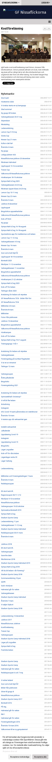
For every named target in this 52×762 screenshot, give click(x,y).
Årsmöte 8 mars (7, 310)
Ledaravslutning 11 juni (10, 521)
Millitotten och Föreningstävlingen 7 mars (17, 476)
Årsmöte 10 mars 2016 (9, 726)
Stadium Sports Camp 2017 (11, 699)
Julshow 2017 (6, 620)
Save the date (6, 555)
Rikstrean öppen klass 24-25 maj (13, 189)
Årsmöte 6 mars (7, 249)
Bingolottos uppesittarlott (11, 272)
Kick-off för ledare (8, 287)
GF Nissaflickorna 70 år (10, 302)
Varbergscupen (7, 374)
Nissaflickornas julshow (10, 503)
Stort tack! (5, 98)
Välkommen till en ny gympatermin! (14, 729)
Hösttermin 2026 (7, 102)
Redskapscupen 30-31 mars (12, 533)
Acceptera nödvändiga (19, 757)
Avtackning (5, 404)
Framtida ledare (7, 650)
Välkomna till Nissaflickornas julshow (15, 174)
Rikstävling (5, 124)
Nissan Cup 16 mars (8, 245)
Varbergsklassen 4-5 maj (10, 242)
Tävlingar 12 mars (7, 366)
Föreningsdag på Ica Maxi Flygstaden (15, 359)
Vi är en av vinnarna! (8, 363)
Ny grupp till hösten (8, 113)
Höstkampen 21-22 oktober (11, 279)
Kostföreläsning (12, 28)
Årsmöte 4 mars (7, 147)
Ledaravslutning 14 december (12, 616)
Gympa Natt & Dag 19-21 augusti (13, 340)
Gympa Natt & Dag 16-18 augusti (13, 227)
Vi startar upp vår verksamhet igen (14, 419)
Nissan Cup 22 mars (8, 196)
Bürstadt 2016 (6, 703)
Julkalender (5, 431)
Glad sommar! (6, 109)
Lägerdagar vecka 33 (9, 457)
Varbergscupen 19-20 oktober (12, 506)
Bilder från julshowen (9, 688)
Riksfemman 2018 (8, 559)
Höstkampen (6, 332)
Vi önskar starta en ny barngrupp (13, 106)
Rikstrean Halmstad (8, 162)
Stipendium (5, 121)
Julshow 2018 (6, 544)
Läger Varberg (6, 461)
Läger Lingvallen (7, 450)
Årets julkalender (7, 378)
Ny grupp (4, 151)
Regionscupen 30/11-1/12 (11, 495)
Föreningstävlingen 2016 (10, 722)
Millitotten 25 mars (8, 306)
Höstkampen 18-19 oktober (11, 177)
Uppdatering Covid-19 (9, 434)
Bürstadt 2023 (6, 261)
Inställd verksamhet (8, 427)
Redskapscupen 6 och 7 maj (12, 673)
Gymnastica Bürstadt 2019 (11, 510)
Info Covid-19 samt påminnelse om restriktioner (19, 412)
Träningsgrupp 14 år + (9, 344)
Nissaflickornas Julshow (10, 624)
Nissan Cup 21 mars (8, 140)
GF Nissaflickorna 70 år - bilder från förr (16, 298)
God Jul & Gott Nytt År (9, 253)
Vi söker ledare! (7, 680)
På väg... (4, 707)
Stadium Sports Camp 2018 (11, 574)
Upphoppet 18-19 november (12, 257)
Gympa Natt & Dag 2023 (10, 283)
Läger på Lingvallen (8, 642)
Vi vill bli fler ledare (8, 400)
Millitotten (5, 313)
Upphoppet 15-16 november (12, 166)
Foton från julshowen (9, 317)
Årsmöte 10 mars (7, 416)
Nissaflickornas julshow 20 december (15, 158)
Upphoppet (5, 208)
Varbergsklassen (7, 355)
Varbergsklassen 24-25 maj (11, 185)
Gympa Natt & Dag (8, 514)
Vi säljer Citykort (7, 605)
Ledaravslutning (7, 128)
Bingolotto (5, 382)
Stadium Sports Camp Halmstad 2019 (15, 563)
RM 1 (3, 714)
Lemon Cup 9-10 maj (9, 132)
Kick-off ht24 (6, 219)
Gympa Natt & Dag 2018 (10, 567)
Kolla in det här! (7, 143)
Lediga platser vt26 (8, 155)
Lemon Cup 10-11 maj (9, 192)
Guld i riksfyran (7, 586)
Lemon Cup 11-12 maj (9, 238)
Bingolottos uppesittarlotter (11, 211)
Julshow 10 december (9, 321)
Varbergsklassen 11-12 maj (11, 525)
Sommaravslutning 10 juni (11, 578)
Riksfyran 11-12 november (11, 264)
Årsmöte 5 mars (7, 200)
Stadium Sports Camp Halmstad (13, 529)
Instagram (5, 408)
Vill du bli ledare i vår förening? (13, 571)
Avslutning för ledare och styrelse (14, 295)
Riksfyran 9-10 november (10, 499)
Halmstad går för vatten (10, 589)
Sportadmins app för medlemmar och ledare (18, 234)
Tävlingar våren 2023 (9, 291)
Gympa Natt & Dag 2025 (10, 181)
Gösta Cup (5, 136)
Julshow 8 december (9, 204)
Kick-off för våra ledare (10, 453)
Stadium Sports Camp (9, 518)
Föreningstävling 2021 (9, 385)
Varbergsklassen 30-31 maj (11, 117)
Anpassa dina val (10, 751)
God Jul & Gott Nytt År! (9, 684)
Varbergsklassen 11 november (13, 268)
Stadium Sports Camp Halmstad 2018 (15, 639)
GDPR (3, 582)
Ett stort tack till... (7, 491)
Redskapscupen (7, 484)
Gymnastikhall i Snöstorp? (11, 397)
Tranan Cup (5, 170)
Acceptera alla (40, 757)
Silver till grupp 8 (7, 692)
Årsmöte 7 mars (7, 601)
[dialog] (26, 747)
